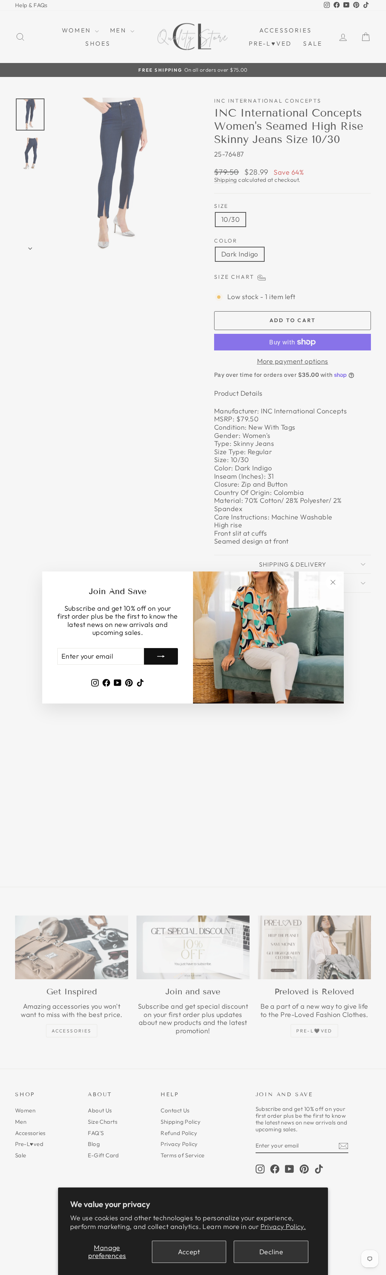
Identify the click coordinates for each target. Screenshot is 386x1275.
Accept (189, 1251)
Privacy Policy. (283, 1226)
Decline (271, 1251)
